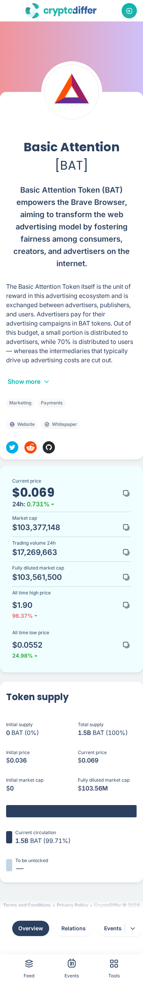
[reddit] (30, 447)
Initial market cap (24, 780)
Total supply (91, 724)
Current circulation (35, 832)
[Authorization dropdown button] (129, 10)
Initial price (18, 752)
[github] (49, 447)
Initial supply (19, 724)
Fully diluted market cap (104, 780)
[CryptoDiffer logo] (61, 10)
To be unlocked (31, 860)
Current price (92, 752)
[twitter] (12, 447)
